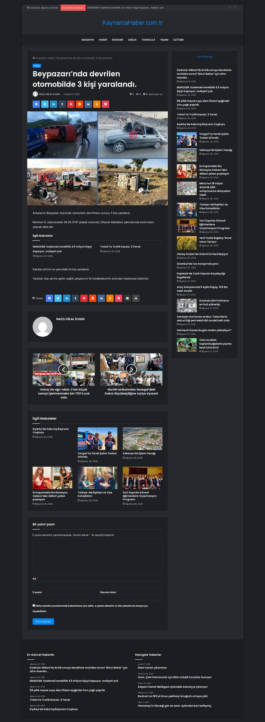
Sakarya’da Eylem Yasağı (139, 453)
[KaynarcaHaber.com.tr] (132, 22)
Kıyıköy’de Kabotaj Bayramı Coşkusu (51, 430)
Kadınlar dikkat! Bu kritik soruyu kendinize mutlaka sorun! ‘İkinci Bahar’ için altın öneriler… (204, 73)
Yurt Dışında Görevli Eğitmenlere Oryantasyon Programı (139, 496)
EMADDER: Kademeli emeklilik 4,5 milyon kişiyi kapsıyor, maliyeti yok (125, 7)
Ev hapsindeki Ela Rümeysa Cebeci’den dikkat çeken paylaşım (50, 496)
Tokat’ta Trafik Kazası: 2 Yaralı (120, 246)
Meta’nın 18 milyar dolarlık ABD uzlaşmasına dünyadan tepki (214, 189)
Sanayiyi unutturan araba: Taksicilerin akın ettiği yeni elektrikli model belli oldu (203, 318)
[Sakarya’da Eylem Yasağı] (142, 438)
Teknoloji (148, 39)
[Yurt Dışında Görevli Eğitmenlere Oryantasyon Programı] (142, 478)
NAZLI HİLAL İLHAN (49, 94)
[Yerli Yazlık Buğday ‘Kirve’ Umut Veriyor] (187, 243)
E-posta (38, 592)
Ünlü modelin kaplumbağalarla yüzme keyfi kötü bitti (215, 343)
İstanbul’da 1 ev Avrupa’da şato (197, 264)
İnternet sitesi (108, 592)
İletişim (178, 39)
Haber (103, 39)
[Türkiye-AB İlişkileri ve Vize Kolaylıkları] (97, 478)
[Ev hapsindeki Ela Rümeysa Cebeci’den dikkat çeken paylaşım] (52, 478)
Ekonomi (117, 39)
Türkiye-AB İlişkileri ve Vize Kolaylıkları (95, 494)
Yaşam (164, 39)
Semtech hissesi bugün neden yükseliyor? (204, 330)
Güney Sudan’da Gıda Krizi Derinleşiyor (202, 254)
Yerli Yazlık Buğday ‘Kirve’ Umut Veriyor (215, 240)
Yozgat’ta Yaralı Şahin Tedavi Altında (97, 455)
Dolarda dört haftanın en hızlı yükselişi (214, 302)
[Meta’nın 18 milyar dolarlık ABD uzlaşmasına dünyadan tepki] (187, 188)
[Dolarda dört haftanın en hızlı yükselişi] (187, 305)
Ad (35, 578)
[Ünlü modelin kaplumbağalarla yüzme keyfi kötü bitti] (187, 345)
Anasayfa (87, 39)
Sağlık (132, 39)
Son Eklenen (205, 56)
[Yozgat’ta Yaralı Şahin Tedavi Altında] (97, 438)
